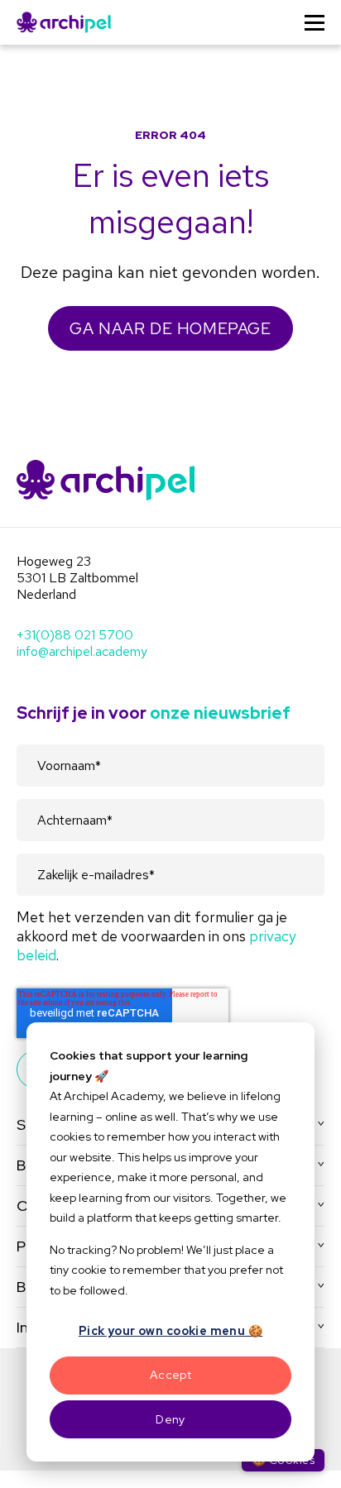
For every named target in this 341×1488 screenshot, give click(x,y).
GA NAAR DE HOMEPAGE (170, 328)
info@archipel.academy (82, 651)
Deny (170, 1419)
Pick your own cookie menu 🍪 (170, 1330)
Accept (171, 1374)
